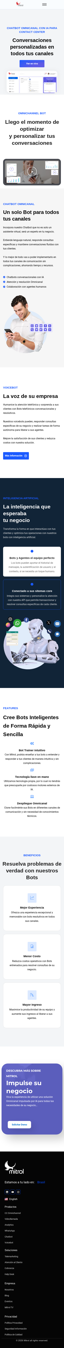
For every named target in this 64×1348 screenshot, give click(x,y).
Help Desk (9, 1274)
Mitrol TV (9, 1307)
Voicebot (9, 1242)
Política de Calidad (13, 1334)
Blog (7, 1295)
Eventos (8, 1301)
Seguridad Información (16, 1328)
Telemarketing (11, 1256)
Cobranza (9, 1268)
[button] (32, 172)
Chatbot (9, 1236)
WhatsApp (10, 1230)
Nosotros (9, 1289)
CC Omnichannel (13, 1213)
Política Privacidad (14, 1323)
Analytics (9, 1225)
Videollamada (11, 1219)
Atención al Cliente (13, 1262)
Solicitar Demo (19, 1124)
